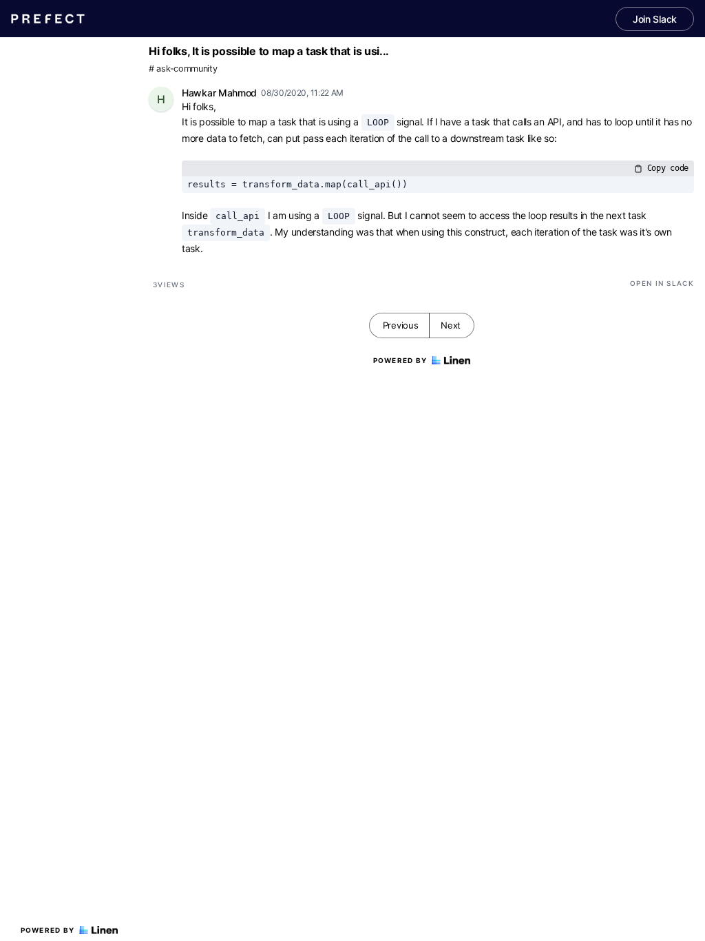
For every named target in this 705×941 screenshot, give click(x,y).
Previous (401, 325)
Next (451, 325)
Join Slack (655, 19)
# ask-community (183, 68)
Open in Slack (662, 283)
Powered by (48, 930)
